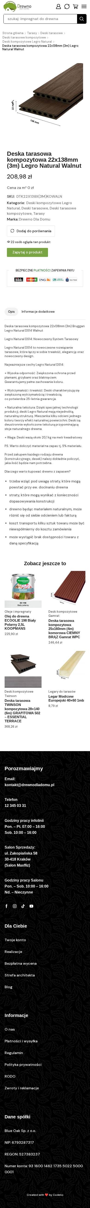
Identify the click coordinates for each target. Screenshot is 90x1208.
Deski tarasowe (51, 33)
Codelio (58, 1195)
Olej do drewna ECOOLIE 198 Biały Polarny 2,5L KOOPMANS (20, 622)
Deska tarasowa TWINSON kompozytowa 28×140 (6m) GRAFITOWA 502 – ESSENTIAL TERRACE (22, 711)
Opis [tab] (11, 312)
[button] (58, 6)
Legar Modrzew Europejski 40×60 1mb (66, 698)
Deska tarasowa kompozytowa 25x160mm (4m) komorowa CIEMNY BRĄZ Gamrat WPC (64, 629)
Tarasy (32, 33)
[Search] (81, 19)
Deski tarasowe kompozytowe (24, 37)
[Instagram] (15, 906)
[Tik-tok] (23, 906)
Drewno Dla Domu (34, 219)
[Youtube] (31, 906)
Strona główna (13, 33)
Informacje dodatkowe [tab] (38, 312)
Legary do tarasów (61, 692)
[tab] (11, 312)
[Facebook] (6, 906)
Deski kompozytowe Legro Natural (27, 42)
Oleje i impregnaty (18, 612)
